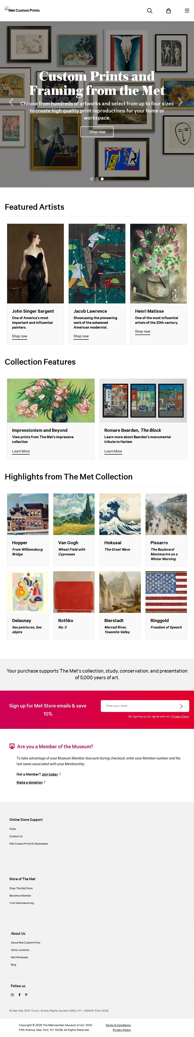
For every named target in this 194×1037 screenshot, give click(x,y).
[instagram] (12, 995)
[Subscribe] (182, 706)
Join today (50, 774)
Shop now (19, 336)
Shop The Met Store (21, 888)
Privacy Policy (180, 717)
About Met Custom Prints (25, 943)
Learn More (21, 451)
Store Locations (20, 950)
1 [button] (91, 178)
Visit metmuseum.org (21, 903)
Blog (13, 965)
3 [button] (102, 178)
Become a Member (20, 896)
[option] (97, 104)
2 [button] (97, 178)
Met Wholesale (19, 957)
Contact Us (15, 836)
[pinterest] (26, 995)
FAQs (12, 829)
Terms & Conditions (118, 1025)
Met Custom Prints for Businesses (28, 844)
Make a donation (30, 782)
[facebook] (19, 995)
